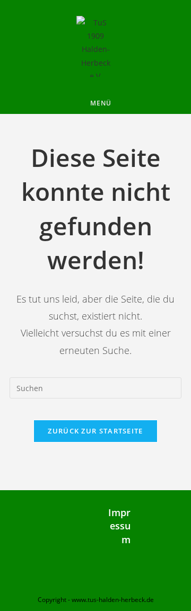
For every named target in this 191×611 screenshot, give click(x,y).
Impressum (119, 525)
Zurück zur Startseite (95, 431)
